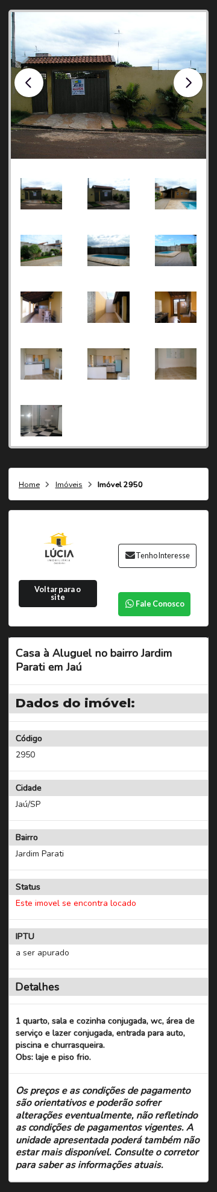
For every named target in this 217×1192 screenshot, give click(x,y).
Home (29, 485)
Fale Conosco (160, 603)
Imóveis (69, 485)
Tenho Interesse (163, 555)
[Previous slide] (28, 82)
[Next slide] (188, 82)
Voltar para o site (57, 593)
